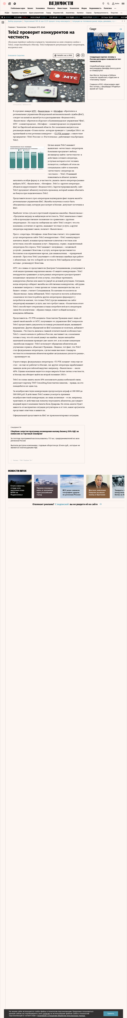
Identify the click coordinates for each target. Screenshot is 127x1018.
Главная (11, 27)
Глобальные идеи (18, 8)
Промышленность (101, 13)
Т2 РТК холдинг (62, 133)
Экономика (40, 8)
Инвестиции (62, 8)
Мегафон (58, 111)
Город (48, 13)
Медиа (84, 8)
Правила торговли (19, 13)
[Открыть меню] (123, 3)
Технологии (74, 8)
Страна (89, 13)
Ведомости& (58, 13)
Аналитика (70, 13)
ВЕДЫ (7, 13)
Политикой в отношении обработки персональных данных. (61, 1016)
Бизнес (30, 8)
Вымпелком (44, 111)
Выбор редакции (15, 21)
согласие (46, 1014)
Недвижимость (95, 8)
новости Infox (17, 470)
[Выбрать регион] (103, 3)
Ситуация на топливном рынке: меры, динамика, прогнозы (96, 21)
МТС (34, 111)
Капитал (80, 13)
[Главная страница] (61, 3)
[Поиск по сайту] (108, 3)
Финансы (51, 8)
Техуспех (114, 13)
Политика (108, 8)
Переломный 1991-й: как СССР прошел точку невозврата (47, 21)
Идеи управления (36, 13)
